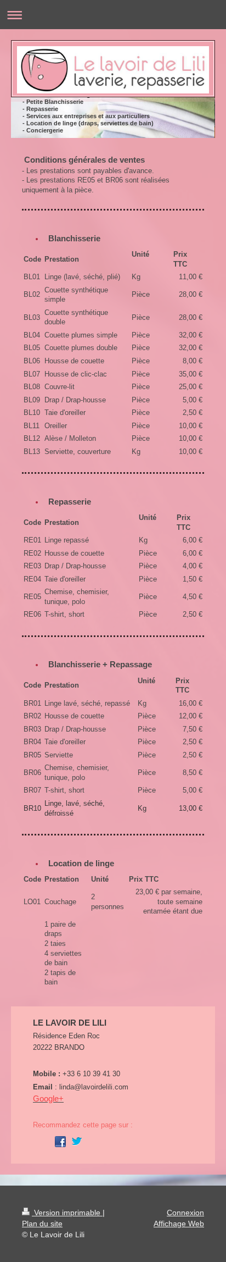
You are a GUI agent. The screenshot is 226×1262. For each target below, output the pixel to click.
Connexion (185, 1212)
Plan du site (42, 1223)
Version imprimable (67, 1212)
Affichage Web (179, 1223)
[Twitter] (76, 1141)
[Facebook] (60, 1141)
